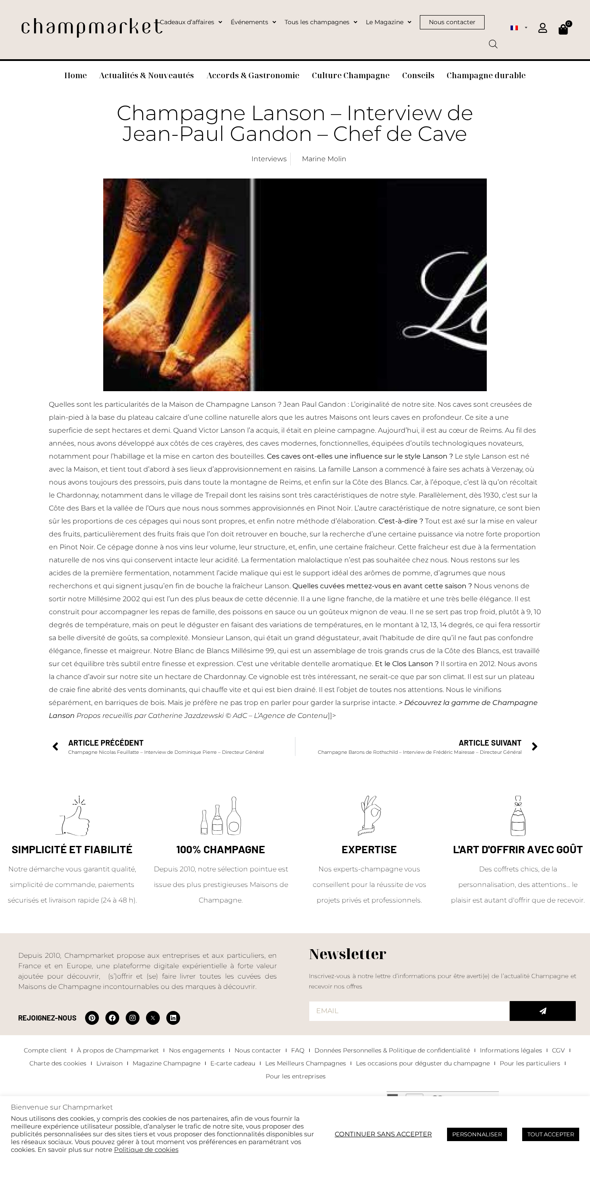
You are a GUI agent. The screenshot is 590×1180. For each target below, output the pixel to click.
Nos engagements (197, 1050)
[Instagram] (133, 1018)
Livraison (109, 1063)
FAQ (298, 1050)
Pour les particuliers (530, 1063)
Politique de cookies (146, 1150)
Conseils (418, 75)
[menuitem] (518, 27)
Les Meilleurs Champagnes (305, 1063)
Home (75, 75)
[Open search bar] (493, 41)
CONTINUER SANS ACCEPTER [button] (383, 1134)
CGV (558, 1050)
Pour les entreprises (296, 1076)
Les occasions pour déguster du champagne (423, 1063)
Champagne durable (486, 75)
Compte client (45, 1050)
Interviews (269, 159)
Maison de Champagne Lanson (222, 404)
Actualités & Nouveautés (146, 75)
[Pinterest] (92, 1018)
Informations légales (511, 1050)
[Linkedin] (173, 1018)
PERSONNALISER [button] (477, 1134)
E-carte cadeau (232, 1063)
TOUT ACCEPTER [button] (550, 1134)
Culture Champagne (351, 75)
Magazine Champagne (166, 1063)
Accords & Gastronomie (252, 75)
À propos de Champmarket (118, 1050)
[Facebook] (112, 1018)
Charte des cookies (57, 1063)
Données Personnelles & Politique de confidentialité (392, 1050)
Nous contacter (258, 1050)
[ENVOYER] (542, 1011)
